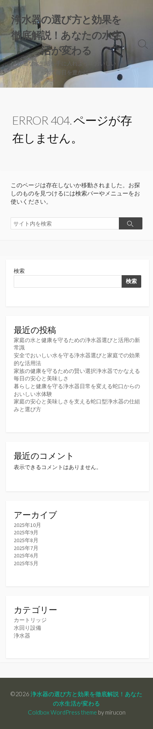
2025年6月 (26, 555)
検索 (19, 270)
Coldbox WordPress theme (62, 712)
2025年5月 (26, 563)
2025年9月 (26, 532)
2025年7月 (26, 548)
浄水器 (22, 635)
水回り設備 (27, 627)
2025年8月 (26, 540)
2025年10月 (27, 524)
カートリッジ (30, 619)
